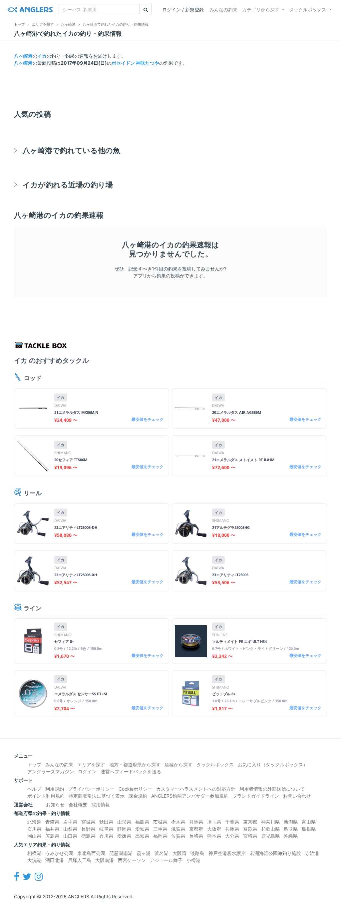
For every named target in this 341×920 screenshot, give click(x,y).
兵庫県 (232, 829)
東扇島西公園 (91, 853)
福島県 (142, 822)
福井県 (52, 829)
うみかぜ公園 (59, 853)
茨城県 (160, 822)
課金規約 (138, 796)
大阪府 (214, 829)
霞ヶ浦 (144, 853)
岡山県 (34, 836)
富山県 (309, 822)
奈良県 (250, 829)
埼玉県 (214, 822)
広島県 (52, 836)
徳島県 (88, 836)
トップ (34, 764)
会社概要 (78, 804)
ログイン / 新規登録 (183, 9)
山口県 (70, 836)
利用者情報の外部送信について (272, 789)
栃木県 (178, 822)
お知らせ (55, 804)
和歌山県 (270, 829)
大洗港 (34, 860)
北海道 (34, 822)
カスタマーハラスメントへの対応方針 (195, 789)
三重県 (160, 829)
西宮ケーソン (132, 860)
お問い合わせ (297, 796)
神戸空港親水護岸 (227, 853)
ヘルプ (34, 789)
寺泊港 (312, 853)
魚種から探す (178, 764)
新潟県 (291, 822)
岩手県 (70, 822)
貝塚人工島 (79, 860)
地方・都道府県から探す (135, 764)
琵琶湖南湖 (121, 853)
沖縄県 (291, 836)
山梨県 (70, 829)
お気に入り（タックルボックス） (273, 764)
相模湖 (34, 853)
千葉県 (232, 822)
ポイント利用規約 (46, 796)
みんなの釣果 (223, 9)
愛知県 (142, 829)
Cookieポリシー (135, 789)
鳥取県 (291, 829)
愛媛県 (124, 836)
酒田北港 (54, 860)
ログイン (87, 771)
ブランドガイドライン (255, 796)
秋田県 (106, 822)
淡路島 (197, 853)
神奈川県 (270, 822)
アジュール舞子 (166, 860)
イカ (42, 56)
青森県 (52, 822)
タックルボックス (307, 9)
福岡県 (160, 836)
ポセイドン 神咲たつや (135, 63)
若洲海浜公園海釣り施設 (275, 853)
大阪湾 (179, 853)
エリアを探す (91, 764)
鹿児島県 (270, 836)
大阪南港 (104, 860)
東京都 (250, 822)
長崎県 (196, 836)
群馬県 (196, 822)
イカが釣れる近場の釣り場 (68, 184)
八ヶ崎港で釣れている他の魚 (71, 150)
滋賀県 (178, 829)
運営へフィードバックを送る (131, 771)
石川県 (34, 829)
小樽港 (193, 860)
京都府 (196, 829)
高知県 (142, 836)
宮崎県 (250, 836)
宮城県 (88, 822)
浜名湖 (162, 853)
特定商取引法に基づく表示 (97, 796)
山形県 (124, 822)
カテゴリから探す (260, 9)
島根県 (309, 829)
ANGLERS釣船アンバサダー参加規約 (189, 796)
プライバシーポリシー (91, 789)
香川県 (106, 836)
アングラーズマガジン (50, 771)
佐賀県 (178, 836)
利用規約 (54, 789)
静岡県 (124, 829)
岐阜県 (106, 829)
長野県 (88, 829)
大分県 (232, 836)
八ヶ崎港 (23, 56)
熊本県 (214, 836)
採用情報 (100, 804)
